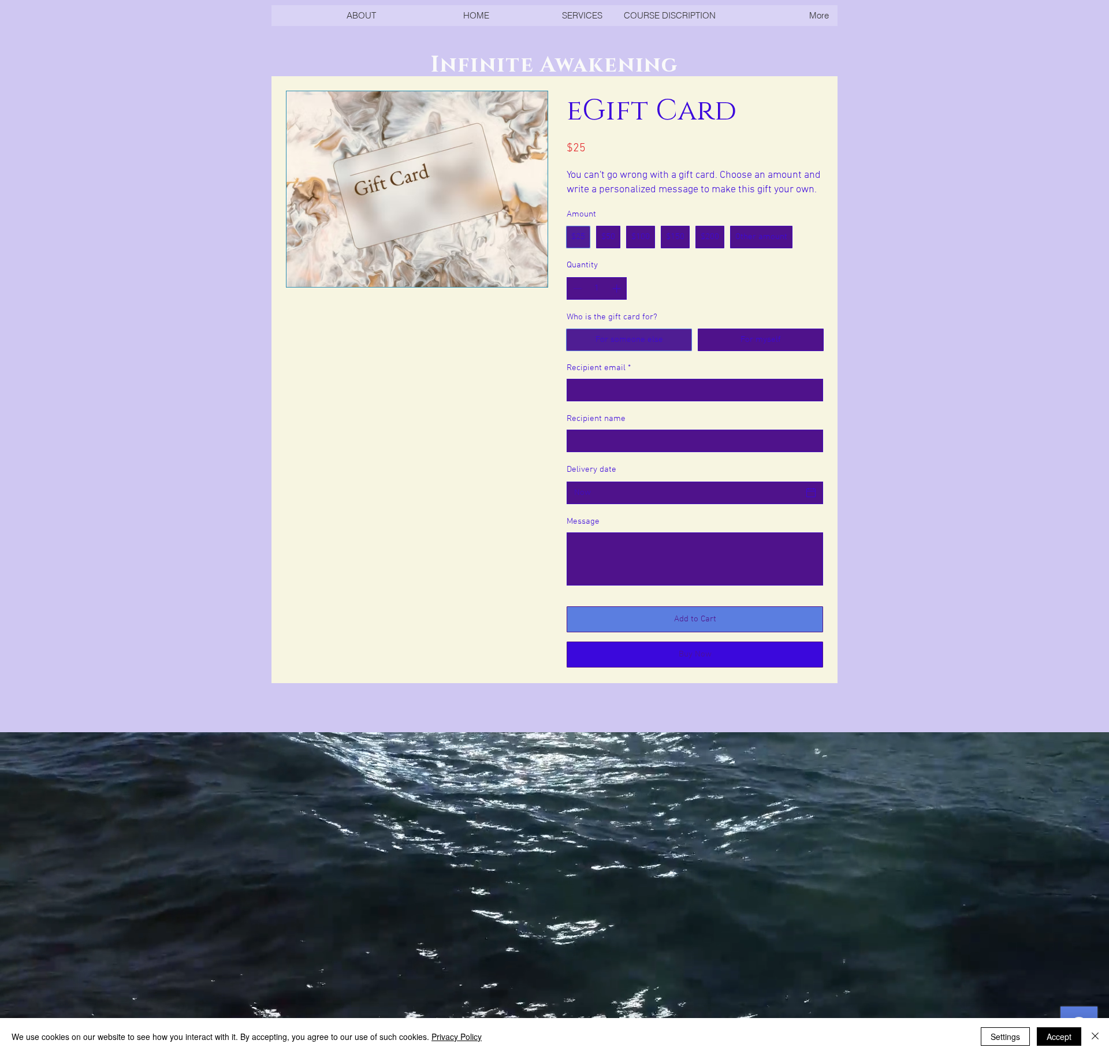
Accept (1059, 1036)
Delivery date (591, 469)
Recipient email (599, 368)
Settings (1005, 1036)
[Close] (1095, 1036)
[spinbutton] (597, 288)
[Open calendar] (811, 492)
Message (583, 521)
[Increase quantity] (618, 288)
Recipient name (596, 418)
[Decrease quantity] (576, 288)
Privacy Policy (456, 1036)
